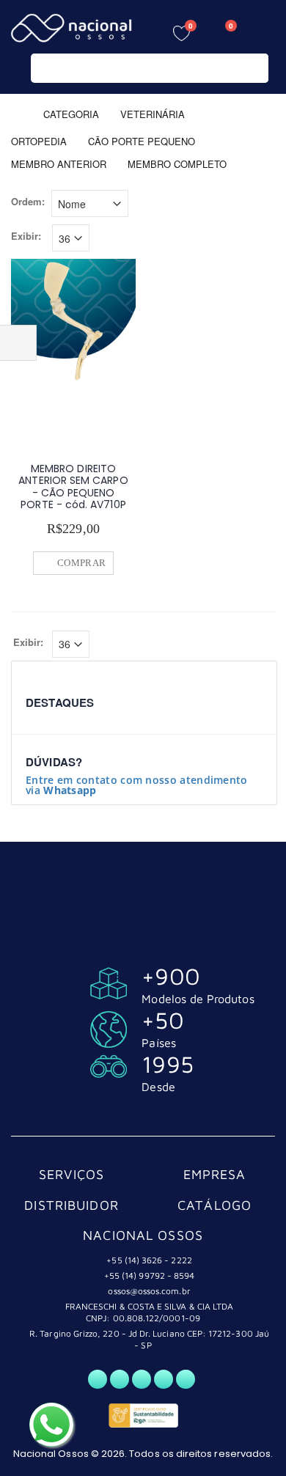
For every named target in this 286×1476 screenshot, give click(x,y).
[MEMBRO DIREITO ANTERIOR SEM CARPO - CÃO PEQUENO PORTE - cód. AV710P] (73, 321)
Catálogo (214, 1205)
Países (158, 1042)
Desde (158, 1086)
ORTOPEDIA (39, 140)
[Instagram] (141, 1379)
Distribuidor (71, 1205)
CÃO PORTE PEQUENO (141, 140)
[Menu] (264, 31)
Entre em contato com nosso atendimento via (137, 785)
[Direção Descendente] (138, 201)
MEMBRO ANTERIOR (58, 164)
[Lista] (266, 205)
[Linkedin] (185, 1379)
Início (16, 113)
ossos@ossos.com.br (149, 1290)
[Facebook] (119, 1379)
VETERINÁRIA (154, 113)
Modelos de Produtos (198, 998)
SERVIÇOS (71, 1174)
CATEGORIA (71, 113)
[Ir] (254, 68)
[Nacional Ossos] (73, 28)
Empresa (214, 1174)
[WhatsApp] (97, 1379)
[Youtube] (163, 1379)
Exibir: (26, 236)
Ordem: (28, 201)
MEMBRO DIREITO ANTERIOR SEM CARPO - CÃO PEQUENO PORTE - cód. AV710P (73, 486)
